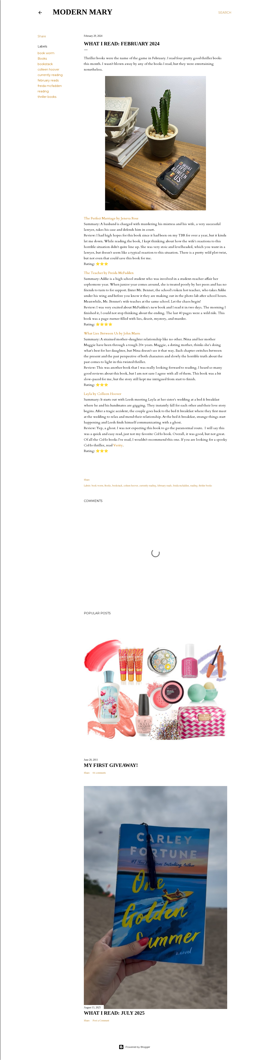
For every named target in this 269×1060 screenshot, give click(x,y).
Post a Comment (101, 1020)
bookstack (45, 64)
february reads (48, 80)
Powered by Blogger (137, 1046)
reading (43, 91)
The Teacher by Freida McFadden (109, 273)
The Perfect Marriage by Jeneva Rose (111, 218)
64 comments (99, 772)
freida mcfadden (50, 86)
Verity (118, 445)
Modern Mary (82, 12)
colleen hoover (48, 69)
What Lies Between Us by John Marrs (112, 333)
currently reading (50, 75)
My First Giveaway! (111, 765)
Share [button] (42, 36)
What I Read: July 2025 (114, 1013)
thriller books (47, 97)
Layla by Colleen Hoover (102, 394)
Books (42, 58)
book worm (46, 53)
